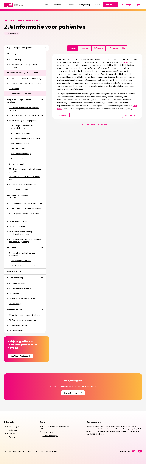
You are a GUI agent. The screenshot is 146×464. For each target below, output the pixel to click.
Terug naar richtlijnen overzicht (98, 124)
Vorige (64, 115)
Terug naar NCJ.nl (132, 5)
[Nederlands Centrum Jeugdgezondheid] (13, 5)
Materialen (71, 5)
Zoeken (109, 5)
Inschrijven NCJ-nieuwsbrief (47, 451)
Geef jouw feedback (19, 356)
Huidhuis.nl (123, 62)
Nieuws (97, 5)
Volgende (129, 115)
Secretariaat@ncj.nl (50, 435)
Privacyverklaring (14, 451)
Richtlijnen (57, 5)
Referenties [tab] (98, 48)
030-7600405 (48, 432)
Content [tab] (72, 48)
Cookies (28, 451)
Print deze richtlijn (117, 48)
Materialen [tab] (84, 48)
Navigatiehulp (84, 5)
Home (47, 5)
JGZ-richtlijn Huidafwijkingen (20, 48)
